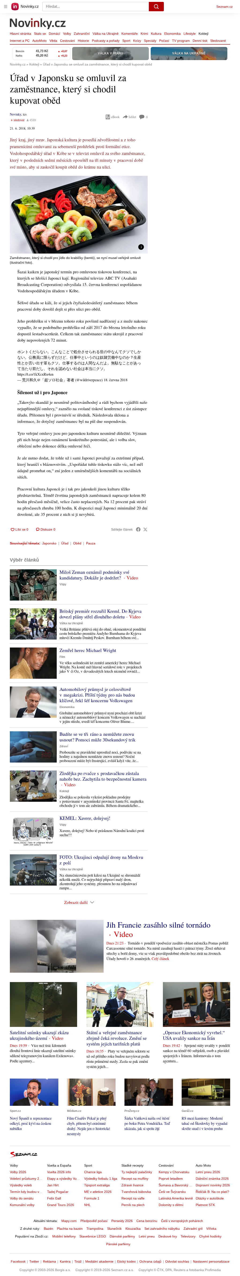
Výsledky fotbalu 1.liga (100, 1178)
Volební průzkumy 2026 (27, 1178)
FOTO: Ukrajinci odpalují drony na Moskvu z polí (101, 860)
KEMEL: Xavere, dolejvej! (85, 818)
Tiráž (78, 1261)
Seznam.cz (224, 6)
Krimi (144, 33)
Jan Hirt (53, 1185)
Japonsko (49, 543)
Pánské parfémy (118, 1244)
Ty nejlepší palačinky (136, 1172)
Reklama (49, 1261)
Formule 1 (91, 1198)
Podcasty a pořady (106, 40)
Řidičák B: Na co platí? (212, 1192)
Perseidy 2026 (122, 1221)
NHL (87, 1205)
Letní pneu (147, 1236)
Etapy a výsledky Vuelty (64, 1178)
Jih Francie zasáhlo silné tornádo (158, 924)
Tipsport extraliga (97, 1185)
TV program (181, 40)
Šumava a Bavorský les (176, 1185)
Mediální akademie (99, 1261)
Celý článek (160, 958)
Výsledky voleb (21, 1185)
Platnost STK (205, 1205)
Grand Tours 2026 (60, 1205)
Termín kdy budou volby (27, 1192)
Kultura (156, 33)
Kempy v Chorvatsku (174, 1172)
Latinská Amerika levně (176, 1198)
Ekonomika (172, 33)
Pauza (90, 543)
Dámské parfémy (122, 1236)
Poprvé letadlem (171, 1178)
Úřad (64, 543)
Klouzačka (133, 1228)
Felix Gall (54, 1198)
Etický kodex (126, 1261)
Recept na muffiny (134, 1178)
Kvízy (137, 40)
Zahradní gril (193, 1228)
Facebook (18, 1261)
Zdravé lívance (132, 1185)
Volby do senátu (22, 1198)
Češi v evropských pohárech (182, 1221)
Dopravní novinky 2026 (213, 1185)
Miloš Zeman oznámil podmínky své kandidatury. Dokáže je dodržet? (94, 575)
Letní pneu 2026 (208, 1172)
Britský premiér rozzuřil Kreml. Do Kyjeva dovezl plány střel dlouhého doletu (101, 614)
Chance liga (93, 1172)
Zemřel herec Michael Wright (88, 650)
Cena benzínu (146, 1221)
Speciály (150, 40)
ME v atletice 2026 (98, 1192)
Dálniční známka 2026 (212, 1178)
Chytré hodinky (210, 1236)
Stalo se (40, 33)
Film (62, 657)
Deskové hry (167, 1236)
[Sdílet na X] (145, 529)
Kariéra (65, 1261)
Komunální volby (22, 1205)
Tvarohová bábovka (136, 1192)
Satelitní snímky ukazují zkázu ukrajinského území (39, 1035)
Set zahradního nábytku (162, 1228)
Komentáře (129, 33)
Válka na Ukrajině (106, 33)
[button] (79, 215)
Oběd (77, 543)
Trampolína (94, 1228)
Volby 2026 (18, 1172)
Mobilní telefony (64, 1236)
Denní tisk (200, 40)
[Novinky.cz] (38, 24)
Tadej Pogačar (57, 1192)
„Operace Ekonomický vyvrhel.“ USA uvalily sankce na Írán (194, 1035)
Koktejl (203, 33)
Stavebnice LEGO (92, 1236)
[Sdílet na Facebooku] (138, 529)
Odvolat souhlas (177, 1261)
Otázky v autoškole (210, 1198)
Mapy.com (69, 1221)
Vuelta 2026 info (59, 1172)
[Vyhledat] (156, 6)
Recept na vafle (133, 1198)
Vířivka (211, 1228)
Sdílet (132, 117)
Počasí (164, 40)
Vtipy (63, 584)
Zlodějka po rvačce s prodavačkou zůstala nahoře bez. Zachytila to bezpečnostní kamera (103, 776)
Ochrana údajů (150, 1261)
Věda (53, 40)
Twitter (34, 1261)
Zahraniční (82, 33)
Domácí (54, 33)
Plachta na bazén (70, 1228)
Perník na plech (133, 1205)
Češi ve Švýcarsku (172, 1192)
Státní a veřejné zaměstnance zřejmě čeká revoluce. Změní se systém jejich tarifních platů (116, 1038)
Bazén (48, 1228)
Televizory (188, 1236)
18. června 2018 (116, 379)
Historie (83, 40)
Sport (126, 40)
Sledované (218, 40)
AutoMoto (39, 40)
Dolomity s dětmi (171, 1205)
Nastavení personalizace (211, 1261)
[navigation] (5, 6)
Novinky (15, 114)
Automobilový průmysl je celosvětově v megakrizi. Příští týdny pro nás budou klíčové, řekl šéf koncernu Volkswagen (97, 695)
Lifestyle (190, 33)
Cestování (67, 40)
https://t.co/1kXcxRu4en (35, 374)
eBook (115, 117)
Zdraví (64, 746)
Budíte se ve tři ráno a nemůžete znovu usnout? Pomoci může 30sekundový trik (97, 737)
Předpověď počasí (94, 1221)
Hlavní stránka (20, 33)
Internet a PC (20, 40)
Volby (67, 33)
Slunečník (114, 1228)
